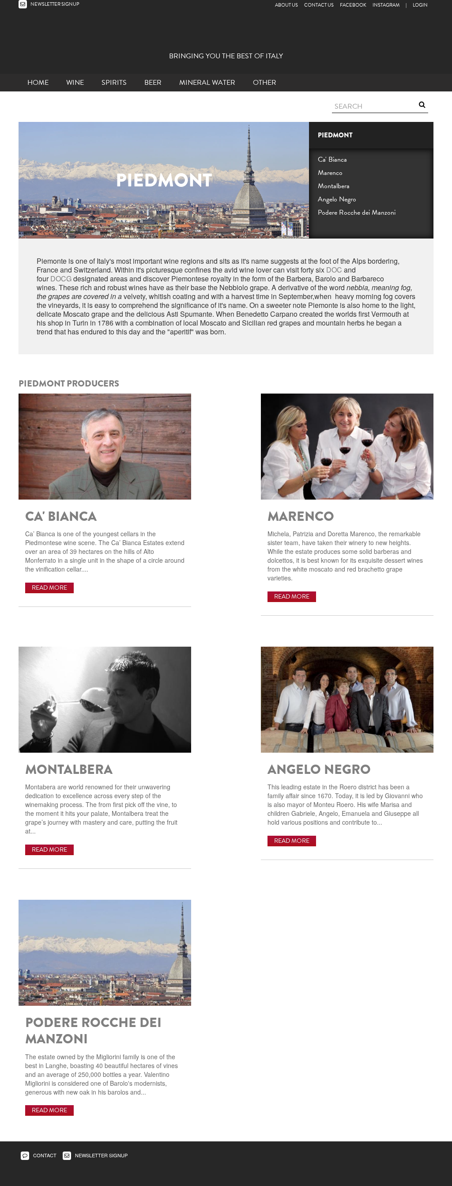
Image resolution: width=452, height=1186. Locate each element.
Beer (153, 82)
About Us (286, 5)
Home (38, 82)
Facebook (353, 5)
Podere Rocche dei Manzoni (357, 212)
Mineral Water (207, 82)
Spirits (114, 82)
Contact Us (319, 5)
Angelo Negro (337, 199)
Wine (75, 82)
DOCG (61, 278)
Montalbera (334, 186)
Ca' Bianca (332, 159)
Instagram (386, 5)
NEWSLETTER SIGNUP (54, 4)
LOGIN (420, 5)
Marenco (330, 172)
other (264, 82)
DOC (334, 270)
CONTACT (44, 1155)
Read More (49, 587)
